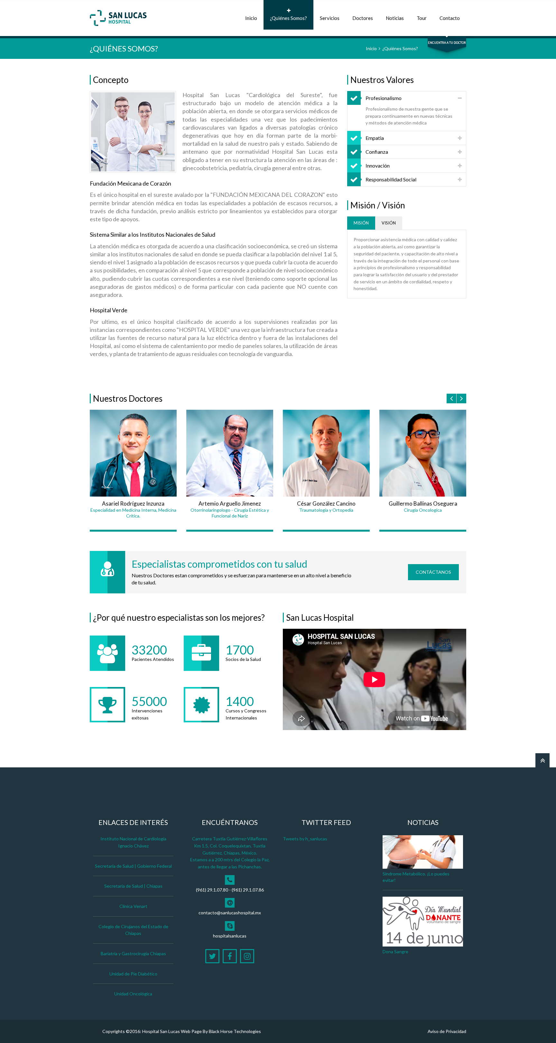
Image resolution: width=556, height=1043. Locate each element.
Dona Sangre (395, 951)
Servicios (329, 18)
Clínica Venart (133, 906)
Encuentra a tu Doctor (447, 42)
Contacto (450, 18)
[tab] (361, 223)
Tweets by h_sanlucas (305, 838)
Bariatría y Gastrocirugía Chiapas (133, 953)
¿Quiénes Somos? (288, 18)
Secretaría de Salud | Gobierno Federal (133, 866)
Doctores (362, 18)
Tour (422, 18)
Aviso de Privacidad (447, 1031)
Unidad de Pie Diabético (133, 973)
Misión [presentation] (361, 222)
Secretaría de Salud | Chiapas (133, 886)
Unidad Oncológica (133, 993)
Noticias (395, 18)
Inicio (251, 18)
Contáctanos (433, 572)
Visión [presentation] (389, 222)
